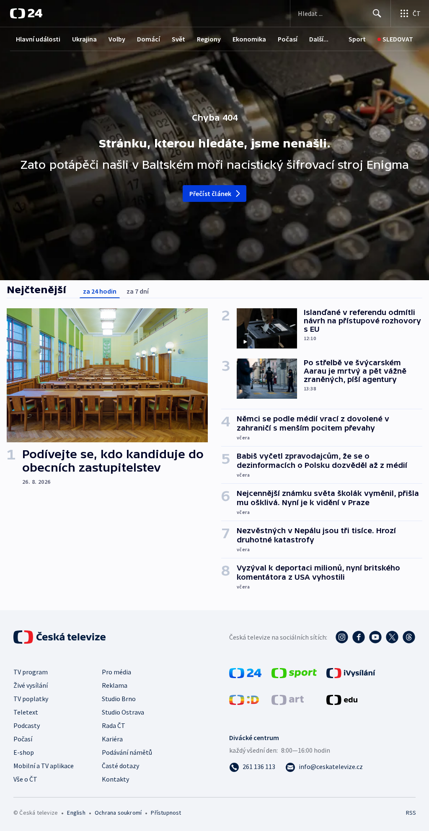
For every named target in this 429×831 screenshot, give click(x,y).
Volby (117, 39)
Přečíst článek (210, 193)
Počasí (287, 39)
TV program (30, 672)
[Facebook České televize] (358, 637)
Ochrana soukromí (118, 812)
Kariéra (112, 739)
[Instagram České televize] (342, 637)
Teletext (25, 712)
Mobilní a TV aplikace (43, 765)
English (76, 812)
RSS (411, 812)
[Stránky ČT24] (245, 672)
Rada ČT (113, 725)
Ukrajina (84, 39)
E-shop (23, 752)
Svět (178, 39)
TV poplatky (30, 698)
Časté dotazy (120, 765)
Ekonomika (249, 39)
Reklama (114, 685)
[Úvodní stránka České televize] (60, 637)
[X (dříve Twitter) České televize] (392, 637)
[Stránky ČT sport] (294, 672)
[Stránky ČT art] (287, 699)
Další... (318, 39)
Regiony (209, 39)
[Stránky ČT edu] (341, 699)
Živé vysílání (30, 685)
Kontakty (115, 779)
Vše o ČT (25, 779)
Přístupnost (166, 812)
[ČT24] (26, 13)
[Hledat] (377, 13)
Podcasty (26, 725)
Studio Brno (119, 698)
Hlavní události (38, 39)
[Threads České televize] (409, 637)
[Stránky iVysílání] (350, 672)
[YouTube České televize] (375, 637)
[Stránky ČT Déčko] (244, 699)
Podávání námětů (127, 752)
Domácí (148, 39)
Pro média (116, 672)
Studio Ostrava (123, 712)
